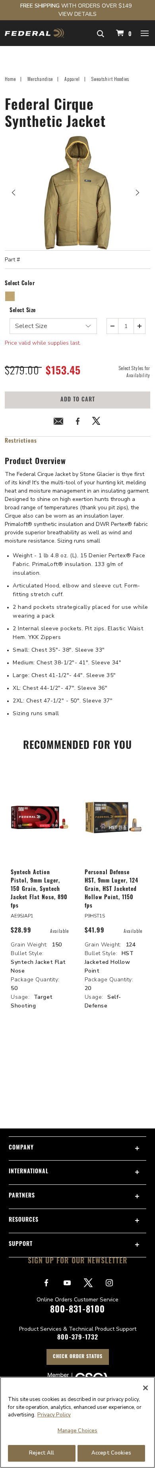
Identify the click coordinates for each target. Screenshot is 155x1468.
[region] (77, 1422)
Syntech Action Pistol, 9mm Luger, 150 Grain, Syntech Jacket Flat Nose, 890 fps (39, 889)
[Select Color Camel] (10, 296)
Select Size (23, 311)
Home (10, 78)
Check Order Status (78, 1357)
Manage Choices (78, 1430)
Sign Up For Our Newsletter (78, 1261)
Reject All (41, 1452)
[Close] (145, 1388)
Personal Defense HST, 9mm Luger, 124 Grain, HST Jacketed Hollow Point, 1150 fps (111, 889)
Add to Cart (77, 400)
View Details (77, 14)
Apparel (72, 78)
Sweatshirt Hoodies (110, 78)
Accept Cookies (111, 1452)
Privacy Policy (54, 1414)
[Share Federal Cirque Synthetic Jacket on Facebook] (77, 422)
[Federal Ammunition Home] (34, 33)
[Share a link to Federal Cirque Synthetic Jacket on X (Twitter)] (96, 422)
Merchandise (40, 78)
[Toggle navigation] (145, 33)
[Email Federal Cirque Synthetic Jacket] (58, 422)
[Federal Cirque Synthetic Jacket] (77, 192)
